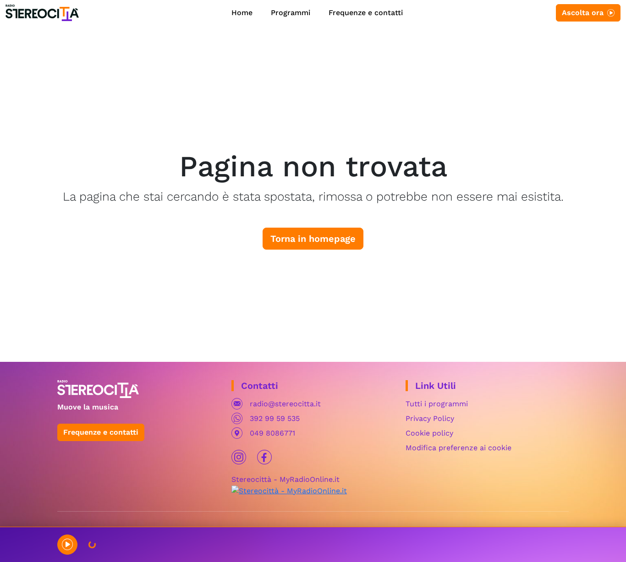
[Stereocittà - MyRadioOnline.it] (289, 490)
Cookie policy (429, 433)
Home (242, 12)
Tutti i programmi (437, 403)
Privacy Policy (430, 418)
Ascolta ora (583, 12)
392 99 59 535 (275, 418)
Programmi (290, 12)
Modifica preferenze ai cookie (458, 447)
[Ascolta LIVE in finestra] (67, 545)
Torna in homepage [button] (313, 238)
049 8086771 (272, 433)
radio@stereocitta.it (285, 403)
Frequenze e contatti (366, 12)
